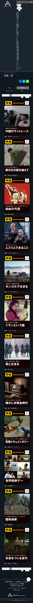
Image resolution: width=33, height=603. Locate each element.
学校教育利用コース (10, 581)
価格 (22, 90)
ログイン (20, 9)
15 (28, 96)
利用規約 (22, 583)
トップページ (7, 73)
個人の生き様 (17, 45)
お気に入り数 (9, 90)
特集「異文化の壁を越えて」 (11, 175)
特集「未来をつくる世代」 (11, 563)
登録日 (9, 87)
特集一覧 (17, 17)
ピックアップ (17, 21)
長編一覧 (17, 51)
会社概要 (18, 581)
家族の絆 (17, 48)
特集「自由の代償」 (9, 214)
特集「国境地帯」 (8, 524)
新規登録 (19, 5)
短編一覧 (17, 54)
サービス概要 (24, 581)
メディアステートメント (14, 588)
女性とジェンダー (17, 35)
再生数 (22, 87)
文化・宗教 (17, 40)
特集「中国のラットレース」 (11, 136)
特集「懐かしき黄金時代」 (11, 408)
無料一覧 (17, 59)
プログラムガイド (14, 583)
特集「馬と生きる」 (9, 369)
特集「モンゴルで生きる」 (11, 291)
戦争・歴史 (17, 31)
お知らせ (23, 588)
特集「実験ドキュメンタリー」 (12, 447)
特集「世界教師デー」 (10, 486)
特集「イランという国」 (10, 330)
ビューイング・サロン (18, 69)
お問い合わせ (17, 590)
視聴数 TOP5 (17, 14)
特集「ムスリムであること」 (11, 253)
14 (26, 96)
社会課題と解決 (17, 26)
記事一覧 (17, 56)
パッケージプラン (17, 63)
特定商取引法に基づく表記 (17, 585)
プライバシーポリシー (17, 586)
